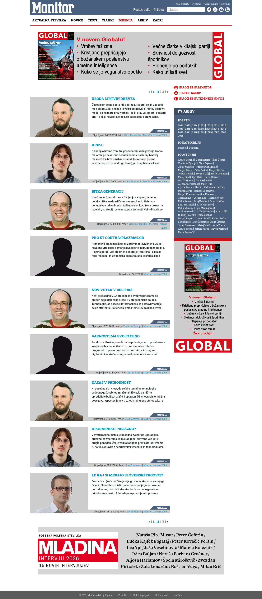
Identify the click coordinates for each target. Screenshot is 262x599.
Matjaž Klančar (186, 194)
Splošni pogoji (141, 595)
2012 (180, 132)
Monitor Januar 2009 (155, 274)
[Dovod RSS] (227, 9)
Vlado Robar (205, 214)
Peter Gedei (201, 170)
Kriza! (98, 145)
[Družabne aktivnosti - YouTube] (221, 9)
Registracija (141, 9)
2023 (202, 125)
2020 (223, 125)
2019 (180, 128)
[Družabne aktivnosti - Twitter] (214, 9)
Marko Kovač (215, 197)
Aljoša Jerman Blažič (189, 187)
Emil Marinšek (186, 204)
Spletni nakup (190, 93)
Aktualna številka (49, 20)
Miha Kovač (184, 201)
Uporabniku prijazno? (114, 428)
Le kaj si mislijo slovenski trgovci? (127, 475)
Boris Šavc (183, 221)
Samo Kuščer (217, 201)
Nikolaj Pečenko (187, 214)
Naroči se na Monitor (195, 87)
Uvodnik (194, 147)
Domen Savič (202, 218)
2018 (187, 128)
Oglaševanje (211, 3)
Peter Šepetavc (200, 221)
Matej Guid (184, 176)
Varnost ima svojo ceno (116, 336)
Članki (108, 20)
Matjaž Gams (185, 170)
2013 (223, 128)
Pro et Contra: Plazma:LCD (118, 237)
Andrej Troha (185, 228)
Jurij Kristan (201, 201)
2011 (187, 132)
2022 (209, 125)
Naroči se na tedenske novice (201, 98)
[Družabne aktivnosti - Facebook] (208, 9)
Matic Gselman (219, 173)
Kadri (158, 20)
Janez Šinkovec (186, 225)
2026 (180, 125)
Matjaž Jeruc (185, 190)
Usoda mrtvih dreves (113, 98)
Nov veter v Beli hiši (112, 289)
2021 (216, 125)
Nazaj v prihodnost (111, 382)
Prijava (159, 9)
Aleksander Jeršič (213, 187)
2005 (180, 135)
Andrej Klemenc (206, 194)
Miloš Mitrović (205, 211)
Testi (92, 20)
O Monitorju (182, 3)
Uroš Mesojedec (132, 135)
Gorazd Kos (200, 197)
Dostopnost (161, 595)
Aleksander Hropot (188, 183)
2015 (209, 128)
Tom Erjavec (206, 163)
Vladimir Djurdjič (138, 223)
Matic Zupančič (186, 232)
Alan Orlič (221, 211)
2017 (195, 128)
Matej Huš (206, 183)
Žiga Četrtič (219, 159)
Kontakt (225, 3)
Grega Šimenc (217, 221)
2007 (216, 132)
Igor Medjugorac (205, 207)
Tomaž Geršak (186, 173)
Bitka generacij (108, 191)
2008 (209, 132)
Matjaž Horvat (186, 180)
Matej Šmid (204, 225)
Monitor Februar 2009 (155, 135)
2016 (202, 128)
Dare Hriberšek (204, 180)
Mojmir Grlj (202, 173)
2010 (195, 132)
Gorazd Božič (203, 159)
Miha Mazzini (186, 207)
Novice (77, 20)
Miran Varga (135, 372)
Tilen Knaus (184, 197)
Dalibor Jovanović (204, 190)
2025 (187, 125)
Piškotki (196, 3)
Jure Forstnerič (133, 181)
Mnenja (126, 20)
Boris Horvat (211, 176)
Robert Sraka (219, 218)
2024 (195, 125)
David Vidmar (134, 511)
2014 (216, 128)
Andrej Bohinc (186, 159)
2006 (223, 132)
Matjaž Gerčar (216, 170)
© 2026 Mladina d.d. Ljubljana (95, 595)
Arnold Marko (205, 204)
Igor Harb (197, 176)
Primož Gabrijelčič (207, 166)
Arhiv (143, 20)
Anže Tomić (218, 225)
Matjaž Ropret (185, 218)
